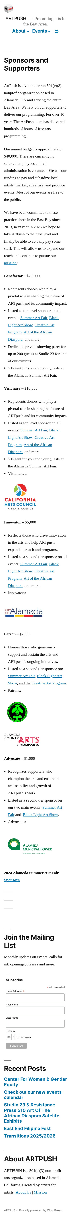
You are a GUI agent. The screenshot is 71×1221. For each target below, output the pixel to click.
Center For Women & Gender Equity (35, 1081)
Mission (40, 1192)
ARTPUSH (15, 18)
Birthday (10, 1030)
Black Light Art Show (40, 814)
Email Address (15, 991)
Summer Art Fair (33, 317)
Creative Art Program (48, 683)
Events (39, 31)
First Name (12, 1004)
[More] (56, 31)
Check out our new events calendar (33, 1094)
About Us (23, 1192)
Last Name (12, 1017)
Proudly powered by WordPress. (40, 1210)
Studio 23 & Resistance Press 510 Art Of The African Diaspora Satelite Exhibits (31, 1113)
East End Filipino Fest (27, 1128)
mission (10, 263)
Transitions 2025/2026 (30, 1136)
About (18, 31)
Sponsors (12, 880)
